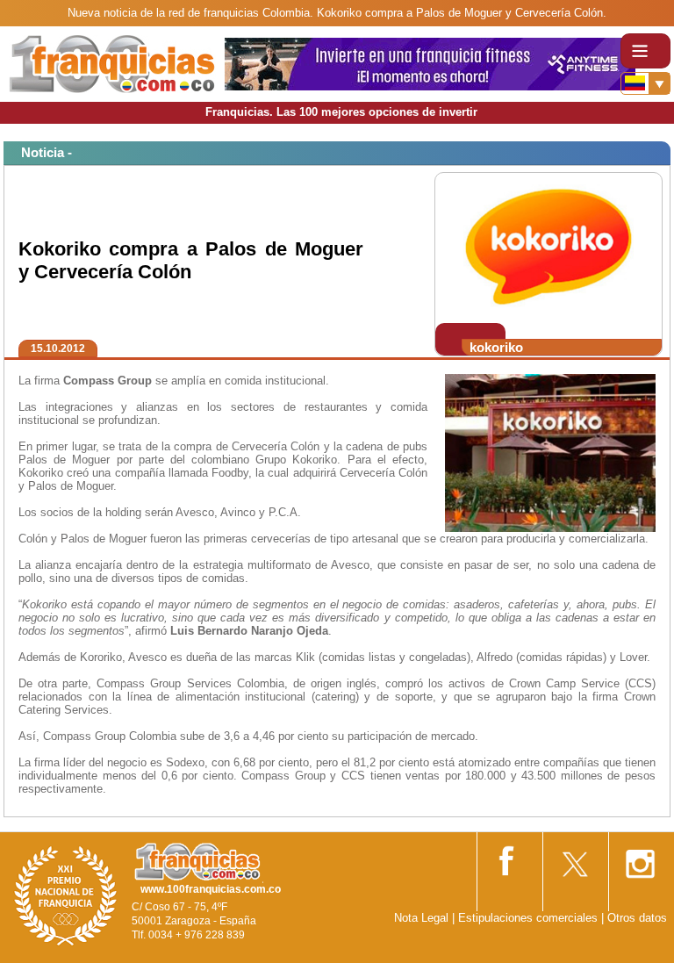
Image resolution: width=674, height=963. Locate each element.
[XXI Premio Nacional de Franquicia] (66, 895)
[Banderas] (645, 83)
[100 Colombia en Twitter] (574, 858)
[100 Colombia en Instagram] (639, 858)
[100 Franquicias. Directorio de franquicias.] (112, 62)
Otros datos (637, 917)
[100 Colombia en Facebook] (508, 857)
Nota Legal (421, 917)
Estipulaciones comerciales (529, 917)
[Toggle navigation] (645, 50)
